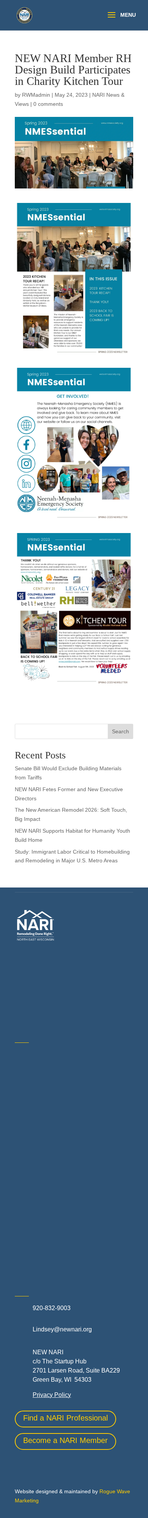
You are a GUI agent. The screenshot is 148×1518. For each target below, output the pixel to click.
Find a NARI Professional (65, 1418)
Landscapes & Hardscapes (51, 1189)
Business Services (40, 1119)
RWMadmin (36, 95)
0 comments (48, 104)
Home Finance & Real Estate (54, 1172)
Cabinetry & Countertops (48, 1136)
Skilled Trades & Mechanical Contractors (69, 1258)
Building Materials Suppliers (53, 1102)
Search (120, 731)
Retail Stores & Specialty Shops (58, 1223)
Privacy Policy (52, 1395)
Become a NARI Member (65, 1440)
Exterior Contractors (41, 1240)
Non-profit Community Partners (56, 1207)
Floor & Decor (33, 1153)
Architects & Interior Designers (55, 1085)
